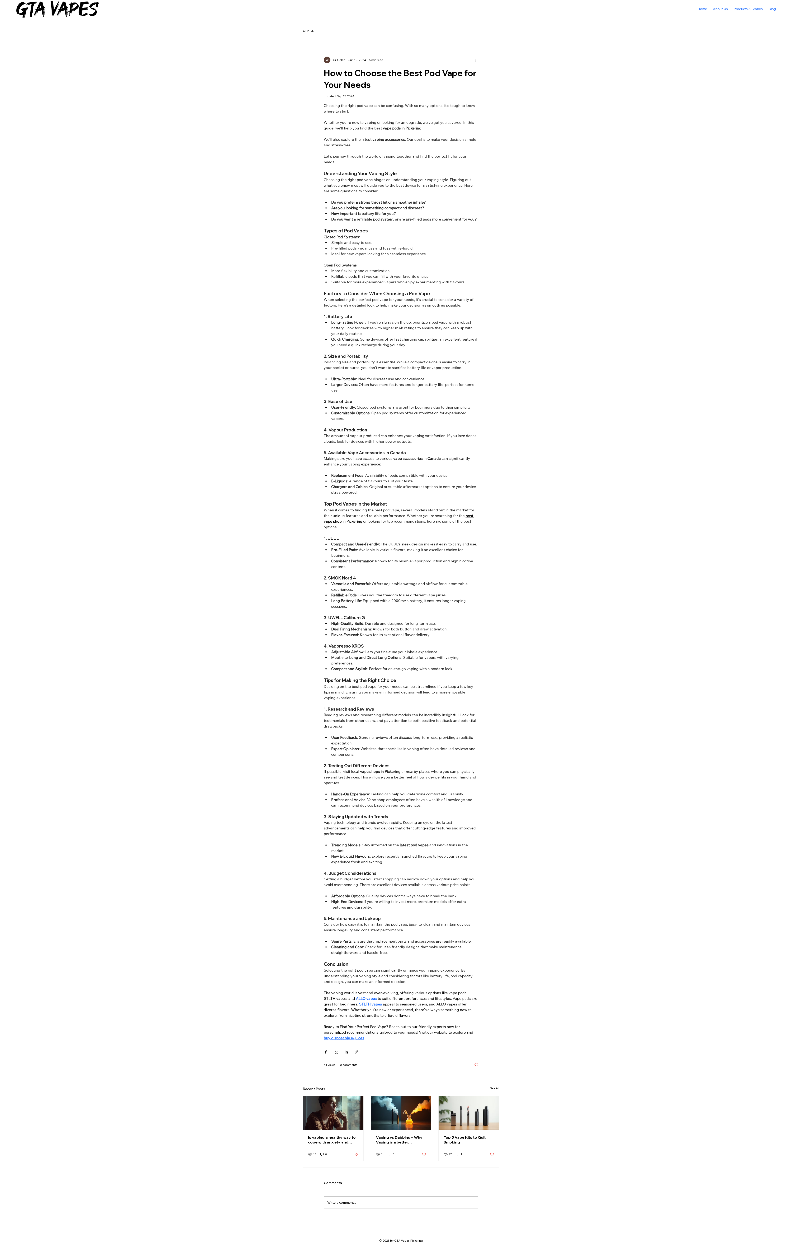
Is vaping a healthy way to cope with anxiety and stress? (332, 1140)
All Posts (309, 31)
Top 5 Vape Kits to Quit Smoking (465, 1140)
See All (494, 1088)
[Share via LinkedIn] (346, 1052)
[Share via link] (356, 1052)
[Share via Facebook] (326, 1052)
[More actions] (475, 59)
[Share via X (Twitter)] (336, 1052)
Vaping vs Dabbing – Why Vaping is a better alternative (399, 1140)
